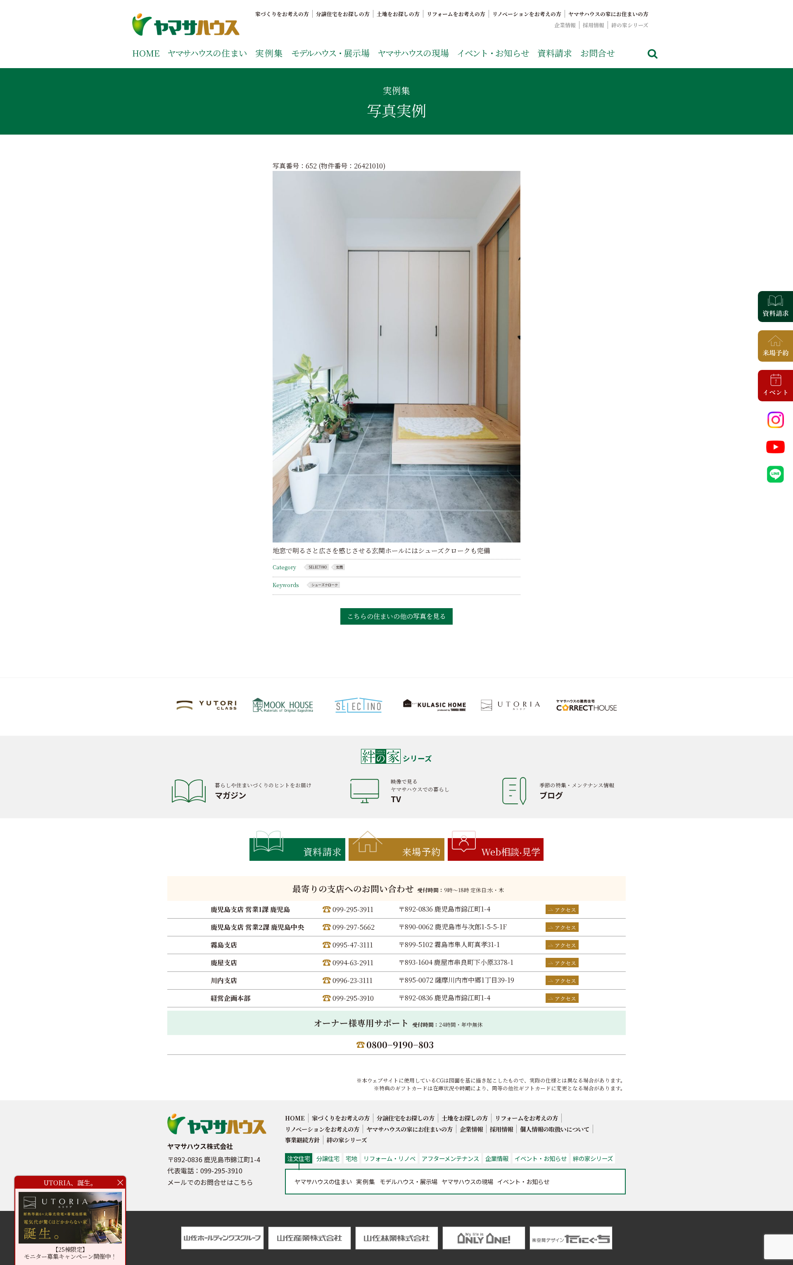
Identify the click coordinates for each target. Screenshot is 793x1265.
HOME (145, 53)
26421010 (368, 166)
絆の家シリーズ (629, 25)
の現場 (413, 53)
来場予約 (421, 851)
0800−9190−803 (400, 1044)
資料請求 (554, 53)
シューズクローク (324, 585)
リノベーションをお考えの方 (526, 14)
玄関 (339, 567)
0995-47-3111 (352, 945)
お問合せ (597, 53)
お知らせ (493, 53)
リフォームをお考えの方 (456, 14)
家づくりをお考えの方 (282, 14)
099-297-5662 (353, 927)
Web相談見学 (510, 851)
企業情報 (565, 25)
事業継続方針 (302, 1139)
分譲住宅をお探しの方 (343, 14)
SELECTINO (318, 567)
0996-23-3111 (352, 980)
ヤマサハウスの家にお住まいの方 (608, 14)
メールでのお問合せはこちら (210, 1182)
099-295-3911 (352, 909)
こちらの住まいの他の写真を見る (396, 616)
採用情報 (593, 25)
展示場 (330, 53)
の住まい (207, 53)
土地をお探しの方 (398, 14)
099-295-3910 (353, 998)
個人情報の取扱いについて (554, 1129)
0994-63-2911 (352, 962)
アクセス (565, 910)
